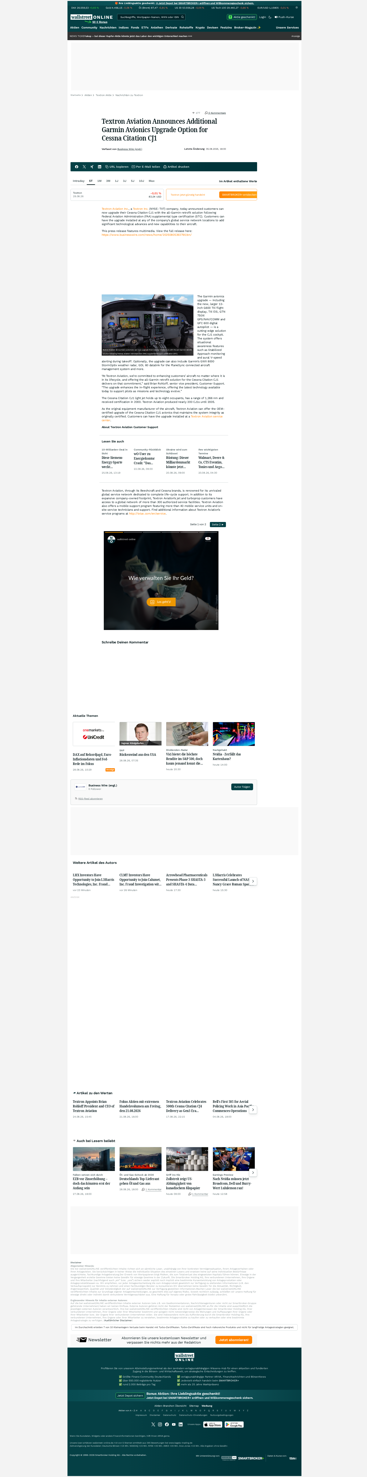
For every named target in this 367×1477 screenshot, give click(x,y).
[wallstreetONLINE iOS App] (212, 1426)
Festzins (226, 27)
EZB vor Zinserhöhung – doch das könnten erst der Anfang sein (91, 1183)
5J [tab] (132, 181)
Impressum (141, 1415)
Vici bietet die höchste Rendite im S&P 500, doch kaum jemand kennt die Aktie (184, 759)
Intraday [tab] (78, 181)
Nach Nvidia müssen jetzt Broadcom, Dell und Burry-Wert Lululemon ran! (232, 1183)
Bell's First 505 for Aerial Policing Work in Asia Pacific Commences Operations (233, 1106)
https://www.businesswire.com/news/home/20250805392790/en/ (147, 235)
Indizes (124, 27)
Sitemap (194, 1405)
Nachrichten (108, 27)
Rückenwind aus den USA (137, 754)
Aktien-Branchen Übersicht (170, 1405)
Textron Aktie (103, 95)
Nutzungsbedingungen (221, 1415)
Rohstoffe (186, 27)
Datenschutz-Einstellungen (193, 1415)
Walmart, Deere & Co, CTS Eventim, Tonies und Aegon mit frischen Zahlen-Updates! (211, 462)
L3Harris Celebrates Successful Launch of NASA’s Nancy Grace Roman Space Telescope (233, 879)
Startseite (76, 95)
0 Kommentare (217, 112)
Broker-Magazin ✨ (247, 27)
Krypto (200, 27)
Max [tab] (152, 181)
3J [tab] (124, 181)
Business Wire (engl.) (129, 149)
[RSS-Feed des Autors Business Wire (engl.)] (76, 799)
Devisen (212, 27)
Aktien (74, 27)
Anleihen (157, 27)
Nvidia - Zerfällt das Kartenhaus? (227, 756)
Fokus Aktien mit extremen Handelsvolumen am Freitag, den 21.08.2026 (140, 1106)
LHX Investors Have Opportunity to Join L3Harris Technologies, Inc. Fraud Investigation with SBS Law (93, 879)
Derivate (171, 27)
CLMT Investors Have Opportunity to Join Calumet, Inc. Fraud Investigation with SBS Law (140, 879)
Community (89, 27)
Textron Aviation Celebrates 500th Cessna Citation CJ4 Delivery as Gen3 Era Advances (186, 1106)
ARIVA (160, 1436)
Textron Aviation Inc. (115, 209)
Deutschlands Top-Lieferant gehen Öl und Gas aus (139, 1181)
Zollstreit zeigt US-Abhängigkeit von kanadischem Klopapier (183, 1183)
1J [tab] (116, 181)
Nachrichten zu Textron (129, 95)
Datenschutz (169, 1415)
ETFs (145, 27)
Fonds (135, 27)
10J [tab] (141, 181)
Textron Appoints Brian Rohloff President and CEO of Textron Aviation (93, 1106)
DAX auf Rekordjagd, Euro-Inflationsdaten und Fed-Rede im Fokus (92, 759)
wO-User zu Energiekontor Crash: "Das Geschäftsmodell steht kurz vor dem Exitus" (147, 458)
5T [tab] (91, 181)
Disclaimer (155, 1415)
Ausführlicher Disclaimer (118, 1320)
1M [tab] (99, 181)
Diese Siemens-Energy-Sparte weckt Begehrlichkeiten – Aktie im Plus (115, 462)
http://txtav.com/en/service (147, 513)
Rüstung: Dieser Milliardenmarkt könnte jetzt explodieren (178, 462)
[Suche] (182, 17)
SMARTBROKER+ (229, 1380)
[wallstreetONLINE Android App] (234, 1426)
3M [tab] (108, 181)
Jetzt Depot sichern (130, 1395)
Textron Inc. (140, 209)
